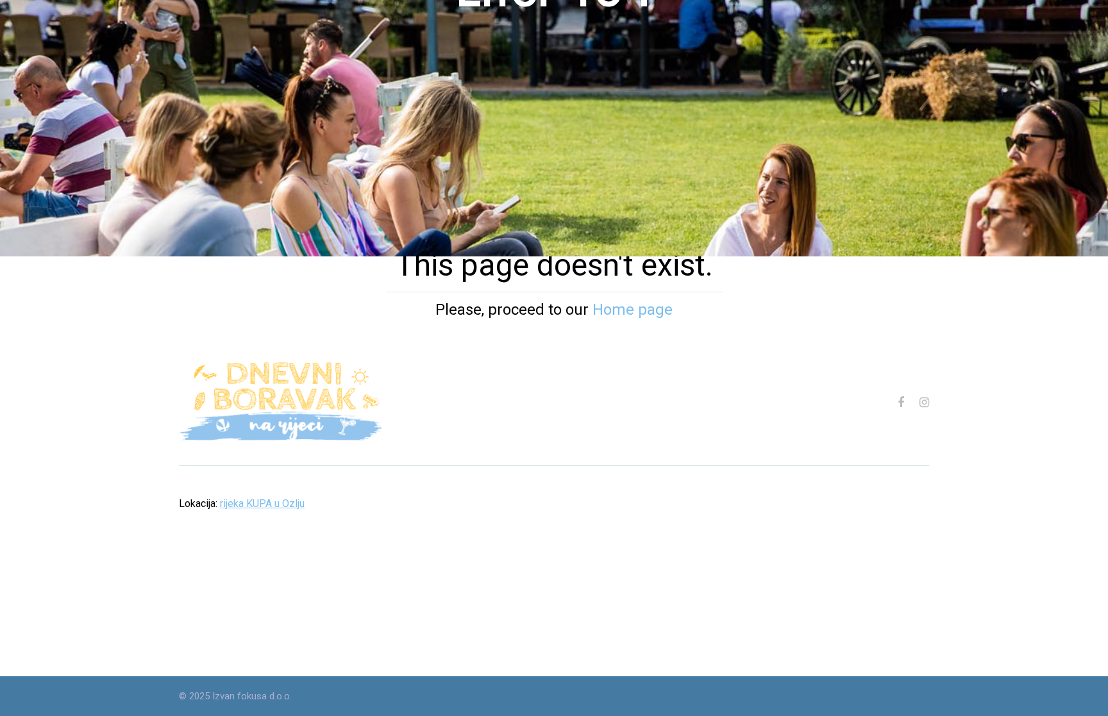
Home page (632, 310)
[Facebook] (901, 402)
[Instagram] (924, 402)
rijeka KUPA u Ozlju (262, 503)
